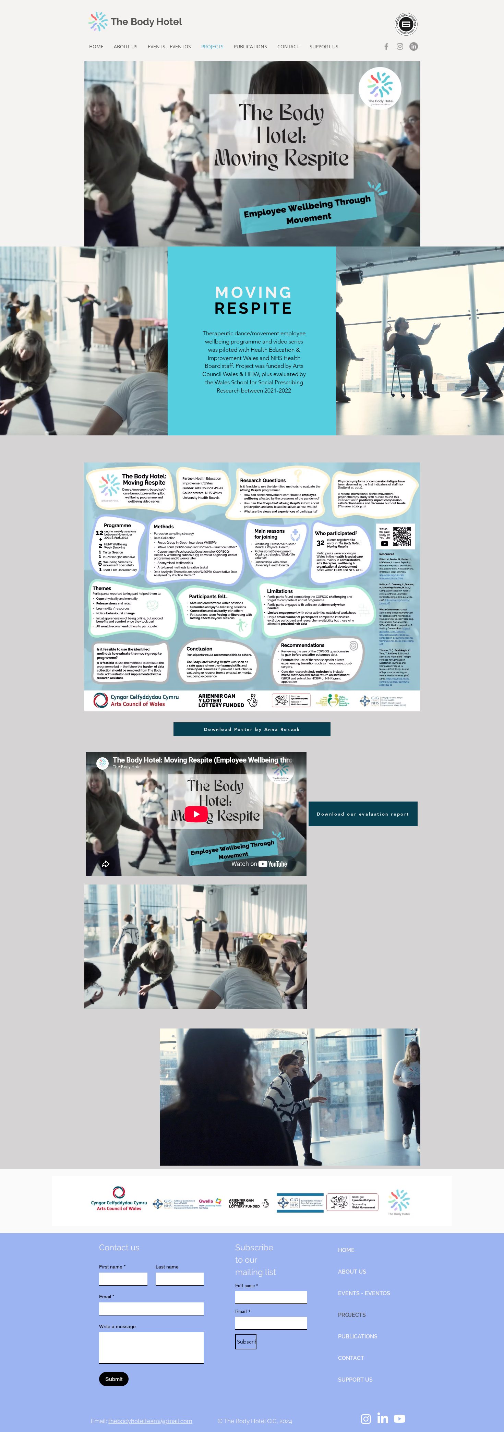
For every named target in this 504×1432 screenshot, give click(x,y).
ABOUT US (352, 1271)
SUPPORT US (355, 1379)
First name (112, 1266)
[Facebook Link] (386, 46)
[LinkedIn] (413, 46)
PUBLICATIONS (357, 1336)
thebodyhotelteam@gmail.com (150, 1421)
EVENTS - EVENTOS (362, 1293)
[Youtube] (399, 1418)
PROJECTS (352, 1315)
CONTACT (351, 1358)
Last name (167, 1266)
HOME (346, 1250)
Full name (247, 1285)
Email (106, 1296)
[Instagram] (366, 1418)
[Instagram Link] (400, 46)
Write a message (117, 1326)
